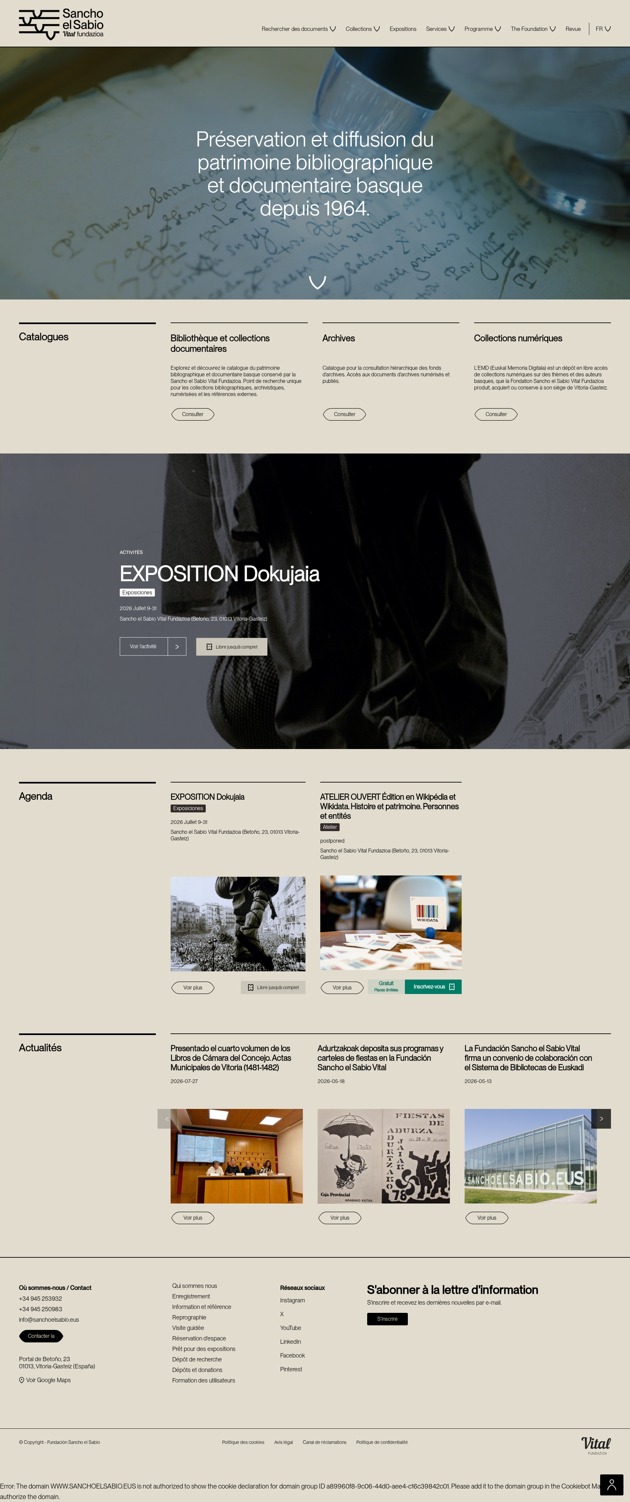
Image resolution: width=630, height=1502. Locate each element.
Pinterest (291, 1369)
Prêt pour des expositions (204, 1348)
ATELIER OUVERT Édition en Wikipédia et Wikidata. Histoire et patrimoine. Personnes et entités (389, 806)
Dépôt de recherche (197, 1359)
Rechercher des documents (295, 29)
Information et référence (201, 1306)
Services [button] (436, 29)
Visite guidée (188, 1327)
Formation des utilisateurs (203, 1380)
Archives (339, 338)
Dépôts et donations (197, 1369)
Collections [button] (359, 29)
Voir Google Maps (48, 1380)
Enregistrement (191, 1296)
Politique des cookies (243, 1442)
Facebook (292, 1355)
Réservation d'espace (199, 1338)
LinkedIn (290, 1341)
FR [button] (599, 29)
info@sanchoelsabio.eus (49, 1319)
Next (601, 1119)
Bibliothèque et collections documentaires (220, 343)
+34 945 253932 (40, 1298)
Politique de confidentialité (382, 1442)
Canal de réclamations (324, 1442)
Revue (573, 29)
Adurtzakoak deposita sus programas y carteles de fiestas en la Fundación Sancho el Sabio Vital (380, 1058)
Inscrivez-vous (409, 986)
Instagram (292, 1300)
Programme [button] (479, 29)
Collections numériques (518, 338)
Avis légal (283, 1442)
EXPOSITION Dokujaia (207, 797)
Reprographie (189, 1317)
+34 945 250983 (40, 1309)
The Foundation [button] (529, 29)
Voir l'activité (143, 646)
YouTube (290, 1327)
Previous (167, 1119)
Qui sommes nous (194, 1285)
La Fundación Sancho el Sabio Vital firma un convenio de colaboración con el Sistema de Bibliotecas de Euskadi (528, 1058)
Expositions (403, 29)
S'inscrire (387, 1319)
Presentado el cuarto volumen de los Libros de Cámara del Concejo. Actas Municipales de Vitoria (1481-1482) (231, 1058)
